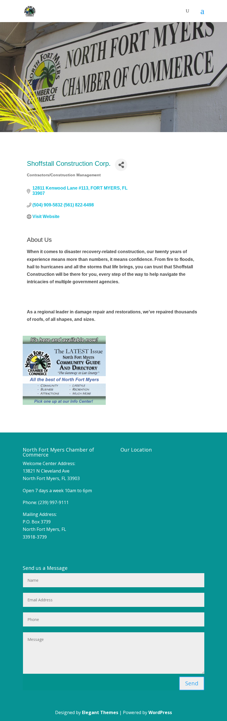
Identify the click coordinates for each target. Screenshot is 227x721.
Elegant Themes (100, 712)
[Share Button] (121, 165)
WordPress (160, 712)
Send (191, 683)
